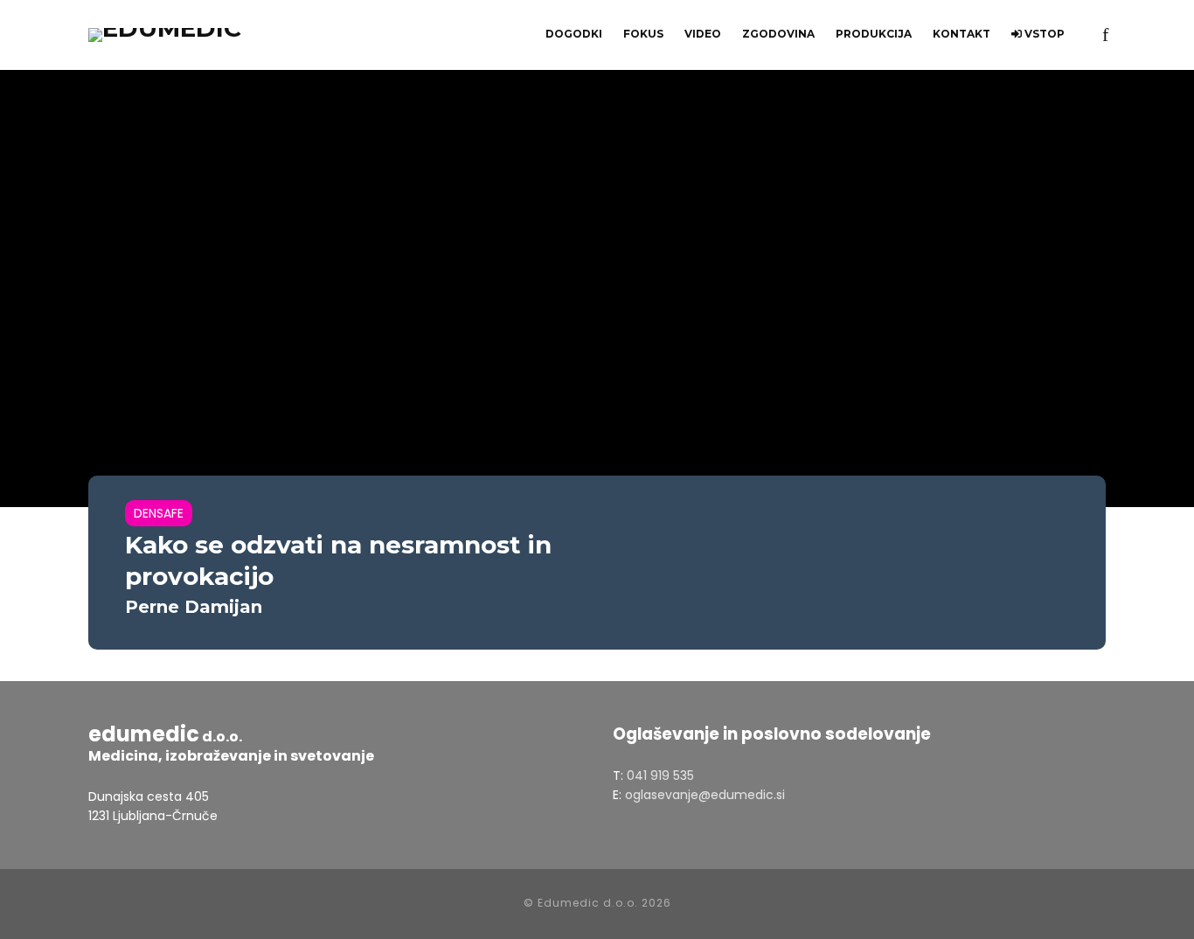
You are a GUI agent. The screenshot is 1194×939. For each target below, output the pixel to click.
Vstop (1043, 33)
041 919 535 (660, 775)
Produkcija (874, 33)
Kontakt (961, 33)
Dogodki (573, 33)
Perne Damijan (193, 606)
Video (702, 33)
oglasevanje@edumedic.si (705, 794)
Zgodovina (778, 33)
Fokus (643, 33)
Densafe (159, 513)
